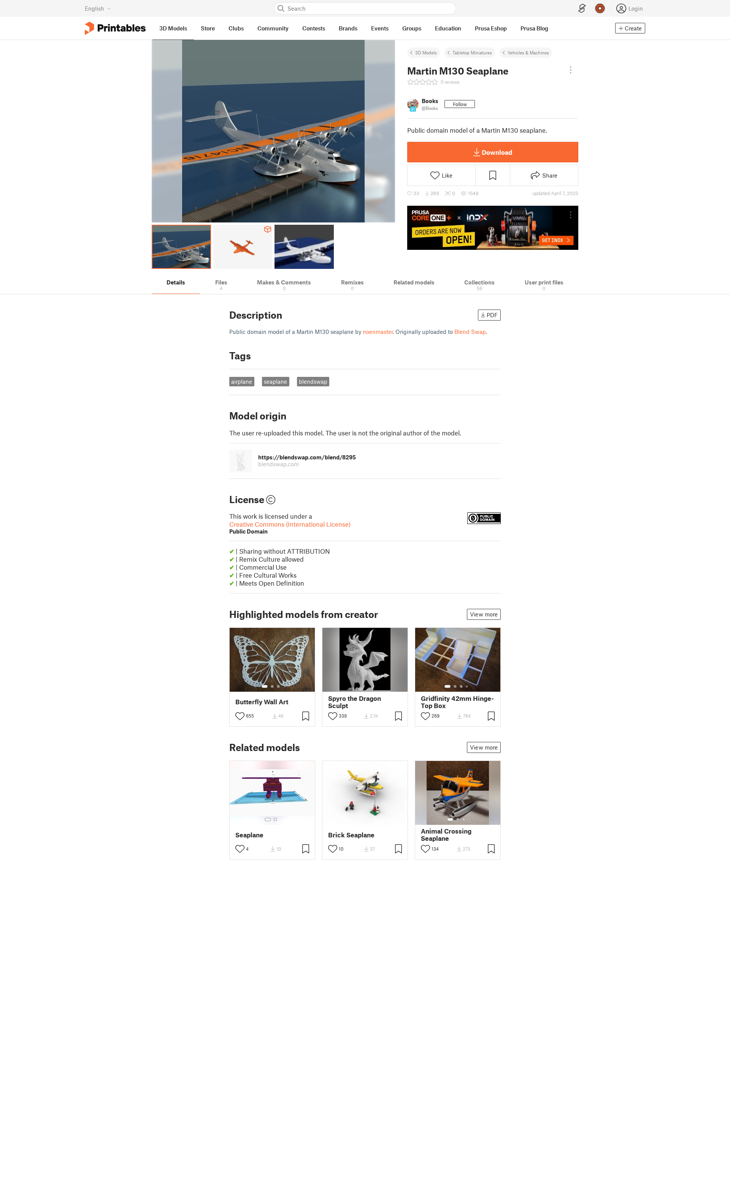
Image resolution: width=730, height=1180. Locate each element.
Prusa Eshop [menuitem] (491, 28)
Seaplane (249, 835)
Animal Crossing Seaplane (446, 834)
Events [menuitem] (380, 28)
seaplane (275, 381)
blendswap (313, 381)
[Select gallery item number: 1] (265, 686)
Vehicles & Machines (528, 52)
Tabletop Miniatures (472, 52)
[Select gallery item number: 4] (467, 686)
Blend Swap (470, 331)
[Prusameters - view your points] (600, 8)
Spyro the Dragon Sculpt (354, 702)
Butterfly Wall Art (261, 701)
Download (497, 152)
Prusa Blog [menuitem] (534, 28)
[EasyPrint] (582, 8)
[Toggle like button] (239, 716)
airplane (241, 381)
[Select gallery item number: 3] (278, 686)
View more (484, 614)
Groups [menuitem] (411, 28)
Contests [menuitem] (313, 28)
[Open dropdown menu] (570, 70)
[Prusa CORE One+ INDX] (492, 228)
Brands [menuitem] (348, 28)
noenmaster (378, 331)
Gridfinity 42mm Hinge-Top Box (457, 702)
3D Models (426, 52)
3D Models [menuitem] (173, 28)
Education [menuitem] (448, 28)
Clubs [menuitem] (236, 28)
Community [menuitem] (273, 28)
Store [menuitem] (208, 28)
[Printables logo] (115, 28)
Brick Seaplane (351, 835)
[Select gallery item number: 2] (272, 686)
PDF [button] (492, 314)
